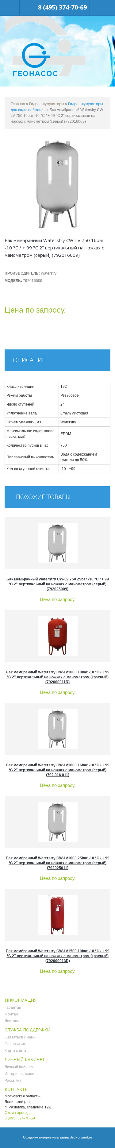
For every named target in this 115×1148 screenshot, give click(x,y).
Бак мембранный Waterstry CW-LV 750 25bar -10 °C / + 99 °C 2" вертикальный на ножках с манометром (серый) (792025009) (57, 584)
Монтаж (11, 1014)
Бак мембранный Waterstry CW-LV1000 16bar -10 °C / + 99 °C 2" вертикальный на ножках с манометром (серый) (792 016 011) (57, 770)
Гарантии (13, 1007)
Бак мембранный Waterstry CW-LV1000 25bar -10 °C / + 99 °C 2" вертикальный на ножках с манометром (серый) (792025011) (57, 863)
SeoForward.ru (81, 1137)
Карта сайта (15, 1051)
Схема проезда (18, 1113)
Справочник (15, 1044)
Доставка (13, 1021)
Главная (18, 104)
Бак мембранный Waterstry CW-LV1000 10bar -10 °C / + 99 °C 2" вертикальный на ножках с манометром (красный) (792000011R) (57, 677)
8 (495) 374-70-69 (62, 7)
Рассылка (13, 1080)
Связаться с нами (20, 1037)
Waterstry (48, 273)
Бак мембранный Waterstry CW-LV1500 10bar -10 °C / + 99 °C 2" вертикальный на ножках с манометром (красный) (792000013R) (57, 956)
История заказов (19, 1074)
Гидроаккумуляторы (46, 104)
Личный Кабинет (19, 1067)
